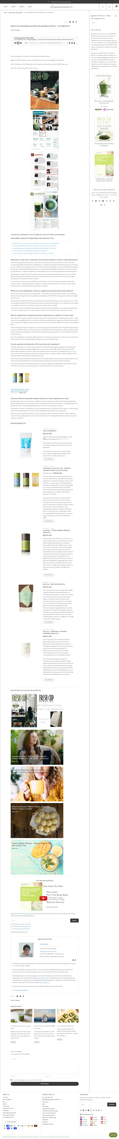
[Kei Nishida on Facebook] (75, 960)
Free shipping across (87, 1114)
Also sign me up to (21, 924)
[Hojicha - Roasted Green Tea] (26, 596)
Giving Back (6, 1110)
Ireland (94, 1121)
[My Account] (103, 7)
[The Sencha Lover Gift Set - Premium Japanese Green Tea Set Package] (26, 480)
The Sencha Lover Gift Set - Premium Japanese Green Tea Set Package (20, 390)
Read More (13, 1042)
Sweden (84, 1123)
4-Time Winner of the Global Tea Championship (61, 2)
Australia (84, 1119)
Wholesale (45, 1122)
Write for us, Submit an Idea (49, 1117)
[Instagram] (100, 201)
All (93, 22)
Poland (105, 1121)
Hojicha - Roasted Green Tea (54, 584)
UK (104, 1117)
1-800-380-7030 (48, 1097)
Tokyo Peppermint (50, 431)
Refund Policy (66, 1136)
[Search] (109, 7)
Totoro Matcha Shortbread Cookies (65, 1026)
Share (65, 21)
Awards (5, 1104)
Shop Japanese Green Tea (9, 1113)
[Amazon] (115, 201)
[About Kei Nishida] (28, 950)
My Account (45, 1106)
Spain (104, 1123)
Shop (5, 6)
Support (21, 6)
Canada (95, 1117)
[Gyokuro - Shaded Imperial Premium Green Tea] (26, 542)
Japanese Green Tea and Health (15, 12)
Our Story (5, 1097)
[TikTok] (111, 201)
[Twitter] (97, 201)
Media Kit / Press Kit (8, 1108)
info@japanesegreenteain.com (48, 951)
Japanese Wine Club (25, 928)
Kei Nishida (44, 944)
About (30, 6)
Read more (15, 761)
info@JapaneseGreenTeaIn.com (52, 1099)
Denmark (84, 1121)
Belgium (95, 1125)
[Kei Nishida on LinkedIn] (73, 960)
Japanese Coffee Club (25, 924)
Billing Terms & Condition (56, 1136)
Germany (95, 1119)
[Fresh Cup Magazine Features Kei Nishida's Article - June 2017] (37, 710)
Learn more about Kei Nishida (20, 990)
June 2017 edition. (32, 68)
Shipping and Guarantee (48, 1108)
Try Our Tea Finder (11, 1122)
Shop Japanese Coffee (8, 1115)
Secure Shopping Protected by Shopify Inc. (29, 1136)
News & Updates (15, 30)
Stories (13, 6)
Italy (94, 1123)
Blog (4, 1101)
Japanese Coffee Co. (41, 978)
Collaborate (45, 1119)
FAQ (43, 1104)
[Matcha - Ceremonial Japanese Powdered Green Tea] (26, 643)
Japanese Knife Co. (45, 982)
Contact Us (45, 1102)
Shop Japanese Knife (8, 1117)
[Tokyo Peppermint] (26, 443)
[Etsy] (106, 205)
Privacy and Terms (44, 1136)
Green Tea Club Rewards (48, 1115)
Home (5, 12)
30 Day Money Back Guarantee (50, 1111)
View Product (49, 459)
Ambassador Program (47, 1124)
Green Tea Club (27, 913)
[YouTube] (104, 201)
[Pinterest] (108, 201)
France (105, 1119)
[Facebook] (93, 201)
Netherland (85, 1125)
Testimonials (6, 1106)
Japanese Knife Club (25, 926)
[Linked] (102, 205)
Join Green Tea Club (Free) (49, 1113)
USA (83, 1117)
